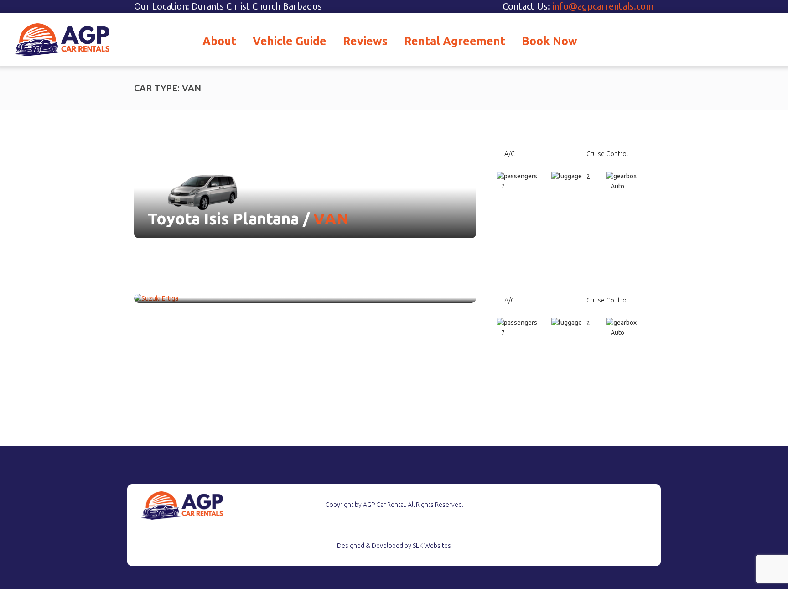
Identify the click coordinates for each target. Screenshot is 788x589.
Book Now (549, 41)
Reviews (365, 41)
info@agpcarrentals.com (603, 6)
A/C (509, 153)
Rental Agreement (454, 41)
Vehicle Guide (290, 41)
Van (331, 218)
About (219, 41)
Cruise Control (607, 153)
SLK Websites (432, 545)
